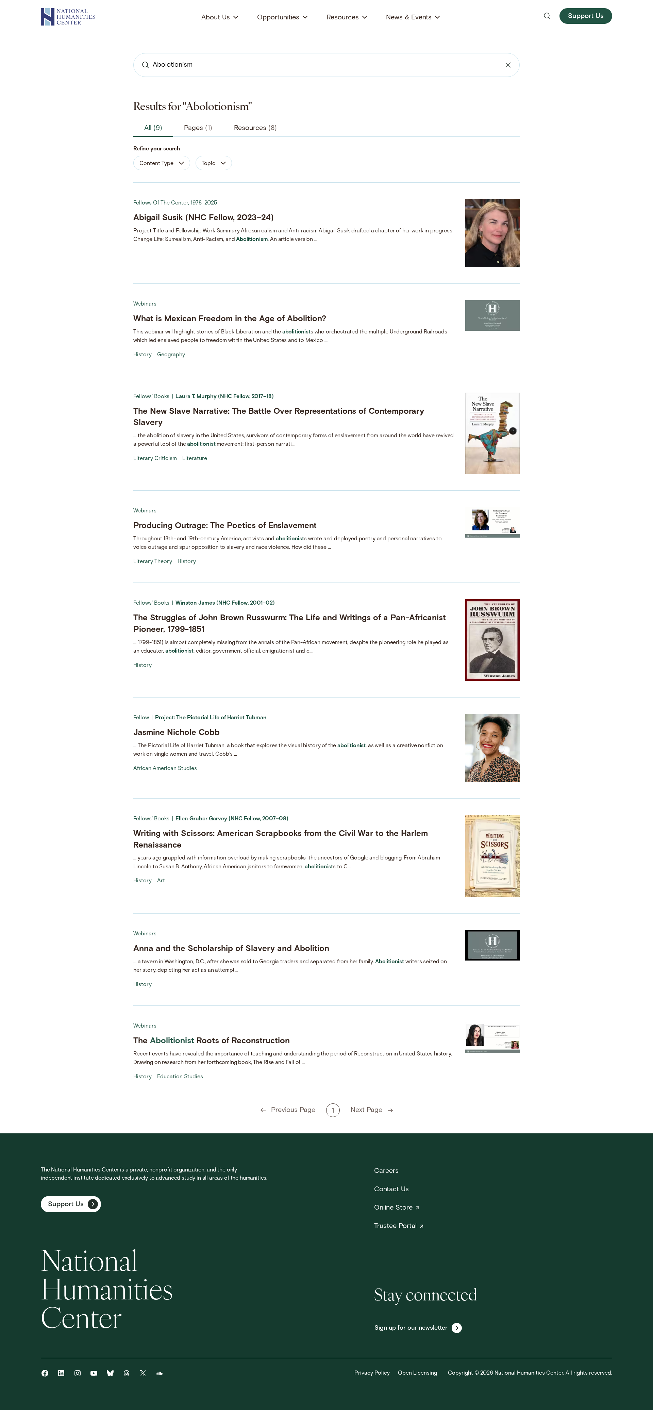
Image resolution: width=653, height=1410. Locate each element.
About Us (215, 17)
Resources (342, 17)
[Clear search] (508, 65)
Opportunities (278, 17)
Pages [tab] (198, 128)
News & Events (409, 17)
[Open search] (547, 16)
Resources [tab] (255, 128)
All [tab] (153, 128)
